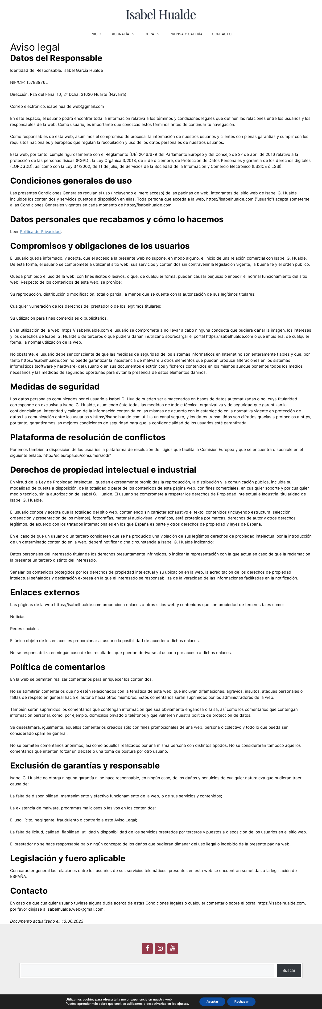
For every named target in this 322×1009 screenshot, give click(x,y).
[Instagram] (160, 948)
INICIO (96, 34)
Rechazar (241, 1001)
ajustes (182, 1004)
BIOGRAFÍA (120, 34)
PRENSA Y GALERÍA (185, 34)
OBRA (149, 34)
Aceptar (212, 1001)
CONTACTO (221, 34)
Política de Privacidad (40, 231)
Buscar (288, 970)
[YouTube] (172, 948)
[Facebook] (147, 948)
